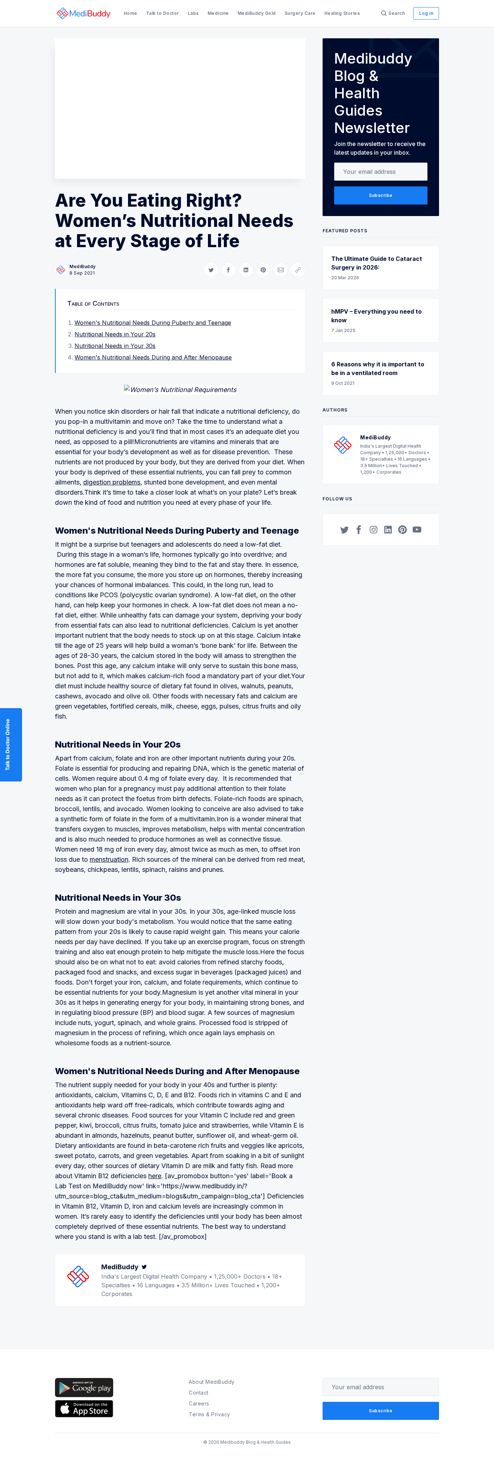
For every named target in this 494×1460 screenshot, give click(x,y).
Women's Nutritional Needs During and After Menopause (153, 357)
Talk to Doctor (162, 13)
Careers (199, 1403)
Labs (193, 13)
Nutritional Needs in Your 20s (115, 334)
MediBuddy (82, 266)
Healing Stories (342, 13)
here (154, 1176)
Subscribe (381, 195)
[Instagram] (373, 529)
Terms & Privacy (209, 1414)
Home (130, 13)
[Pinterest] (402, 529)
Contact (199, 1393)
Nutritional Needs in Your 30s (115, 345)
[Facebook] (359, 529)
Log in (426, 13)
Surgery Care (300, 13)
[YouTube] (417, 529)
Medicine (218, 13)
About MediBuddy (212, 1382)
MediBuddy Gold (257, 13)
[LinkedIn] (388, 529)
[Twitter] (144, 1267)
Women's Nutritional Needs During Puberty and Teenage (152, 322)
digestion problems (111, 482)
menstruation (109, 859)
